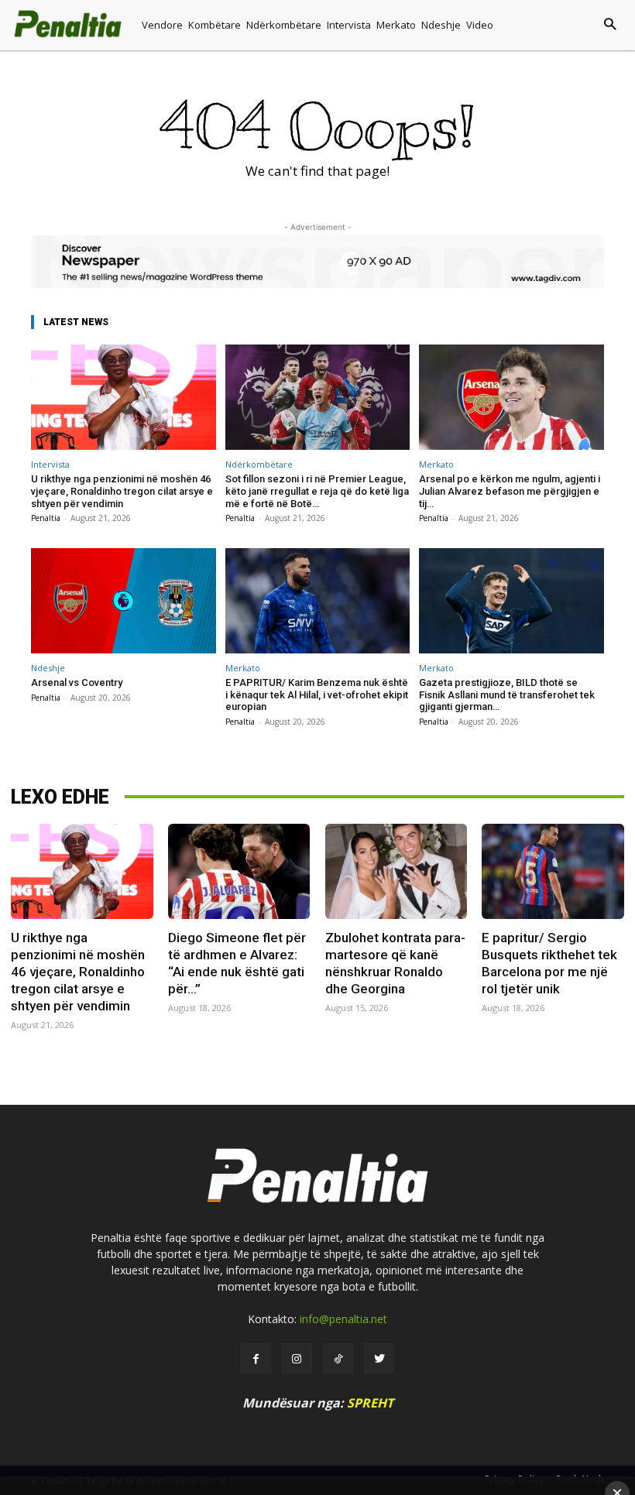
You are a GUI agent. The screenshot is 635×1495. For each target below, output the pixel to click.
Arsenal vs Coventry (76, 682)
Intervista (50, 464)
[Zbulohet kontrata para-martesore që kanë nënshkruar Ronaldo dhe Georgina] (396, 871)
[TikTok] (338, 1358)
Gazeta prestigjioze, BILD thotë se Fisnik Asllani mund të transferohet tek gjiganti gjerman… (507, 694)
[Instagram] (297, 1358)
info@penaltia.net (343, 1319)
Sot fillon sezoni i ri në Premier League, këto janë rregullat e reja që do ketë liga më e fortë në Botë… (317, 491)
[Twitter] (379, 1358)
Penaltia (45, 518)
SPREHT (370, 1402)
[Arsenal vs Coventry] (123, 600)
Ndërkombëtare (259, 464)
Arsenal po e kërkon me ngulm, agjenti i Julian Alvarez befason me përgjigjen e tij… (509, 491)
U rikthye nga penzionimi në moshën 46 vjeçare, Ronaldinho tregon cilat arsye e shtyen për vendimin (122, 491)
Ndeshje (48, 667)
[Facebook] (256, 1358)
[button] (567, 25)
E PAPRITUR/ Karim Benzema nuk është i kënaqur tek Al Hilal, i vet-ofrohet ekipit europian (316, 694)
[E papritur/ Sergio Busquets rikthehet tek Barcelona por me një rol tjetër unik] (552, 871)
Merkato (436, 464)
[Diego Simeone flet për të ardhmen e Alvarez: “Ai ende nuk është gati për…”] (239, 871)
